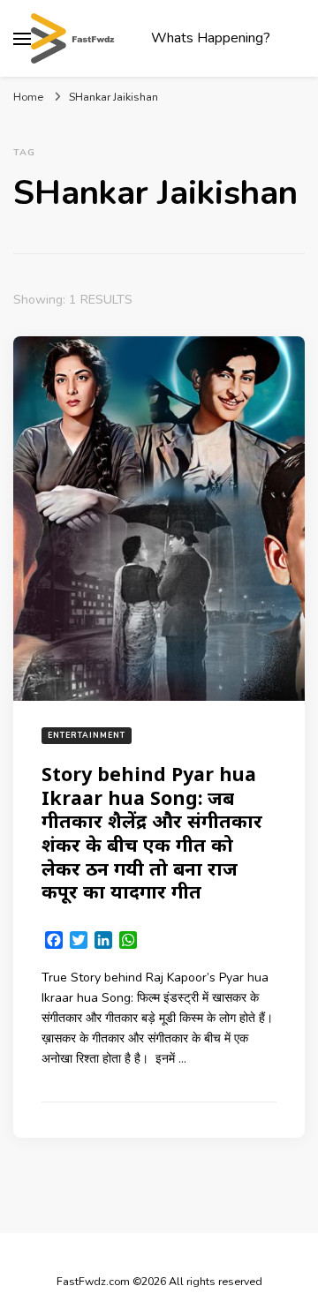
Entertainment (86, 735)
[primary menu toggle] (22, 39)
